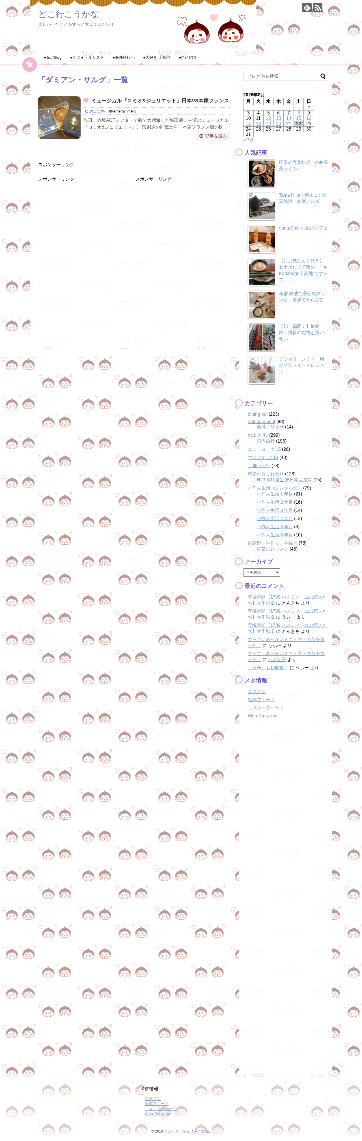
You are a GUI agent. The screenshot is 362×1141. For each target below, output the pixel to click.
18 (258, 123)
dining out (258, 414)
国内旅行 (266, 441)
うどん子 (277, 659)
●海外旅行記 (124, 57)
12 (268, 118)
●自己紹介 (188, 57)
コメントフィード (266, 707)
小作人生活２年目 (275, 502)
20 (278, 123)
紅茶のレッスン (272, 549)
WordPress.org (263, 715)
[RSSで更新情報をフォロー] (317, 7)
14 (288, 118)
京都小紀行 (259, 465)
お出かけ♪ (258, 435)
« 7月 (248, 140)
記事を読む (216, 136)
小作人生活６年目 (275, 534)
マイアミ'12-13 (263, 457)
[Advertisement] (80, 217)
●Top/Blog (53, 57)
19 (268, 123)
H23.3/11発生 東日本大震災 (284, 479)
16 (308, 118)
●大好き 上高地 (156, 57)
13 (278, 118)
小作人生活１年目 (275, 494)
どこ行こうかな (68, 14)
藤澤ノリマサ (270, 427)
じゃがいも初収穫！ (268, 667)
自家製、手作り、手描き (273, 543)
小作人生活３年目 (275, 510)
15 (298, 118)
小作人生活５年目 (275, 526)
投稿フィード (261, 699)
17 (248, 123)
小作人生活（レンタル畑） (275, 488)
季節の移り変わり (266, 473)
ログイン (257, 691)
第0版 (205, 1131)
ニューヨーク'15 (264, 449)
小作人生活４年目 (275, 518)
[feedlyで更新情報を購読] (307, 7)
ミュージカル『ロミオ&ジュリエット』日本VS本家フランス (160, 100)
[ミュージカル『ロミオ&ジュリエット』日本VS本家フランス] (59, 117)
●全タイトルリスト (87, 57)
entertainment (124, 111)
